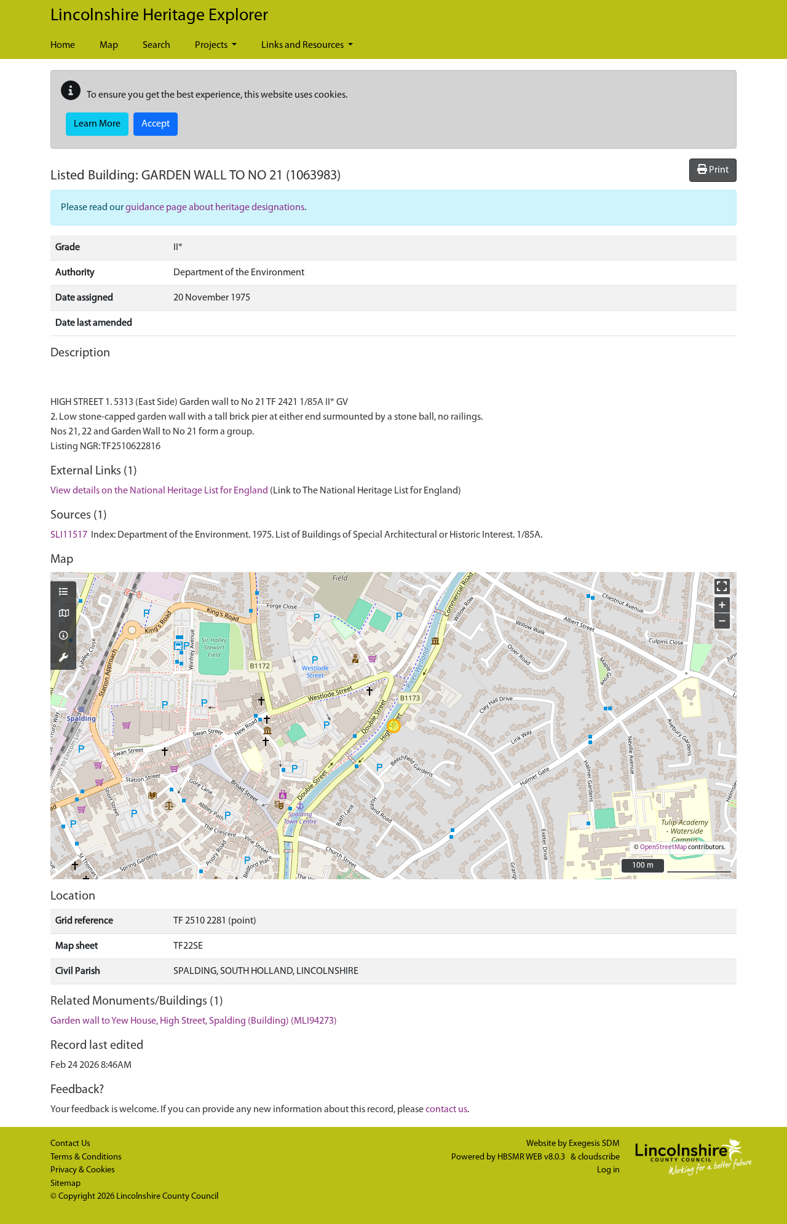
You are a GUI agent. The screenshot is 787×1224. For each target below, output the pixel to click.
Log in (608, 1170)
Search (156, 45)
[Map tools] (63, 659)
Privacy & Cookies (82, 1170)
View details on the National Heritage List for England (159, 491)
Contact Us (70, 1143)
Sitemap (65, 1183)
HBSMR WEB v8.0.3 (532, 1157)
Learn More (97, 124)
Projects (212, 45)
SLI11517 (68, 535)
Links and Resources (303, 45)
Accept (155, 124)
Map (109, 45)
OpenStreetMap (663, 847)
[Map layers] (63, 593)
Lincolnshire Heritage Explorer (159, 16)
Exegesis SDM (594, 1143)
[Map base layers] (63, 614)
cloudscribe (599, 1157)
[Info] (63, 637)
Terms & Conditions (86, 1157)
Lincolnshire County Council (167, 1196)
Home (62, 45)
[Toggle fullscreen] (722, 586)
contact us (446, 1110)
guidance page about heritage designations (214, 208)
